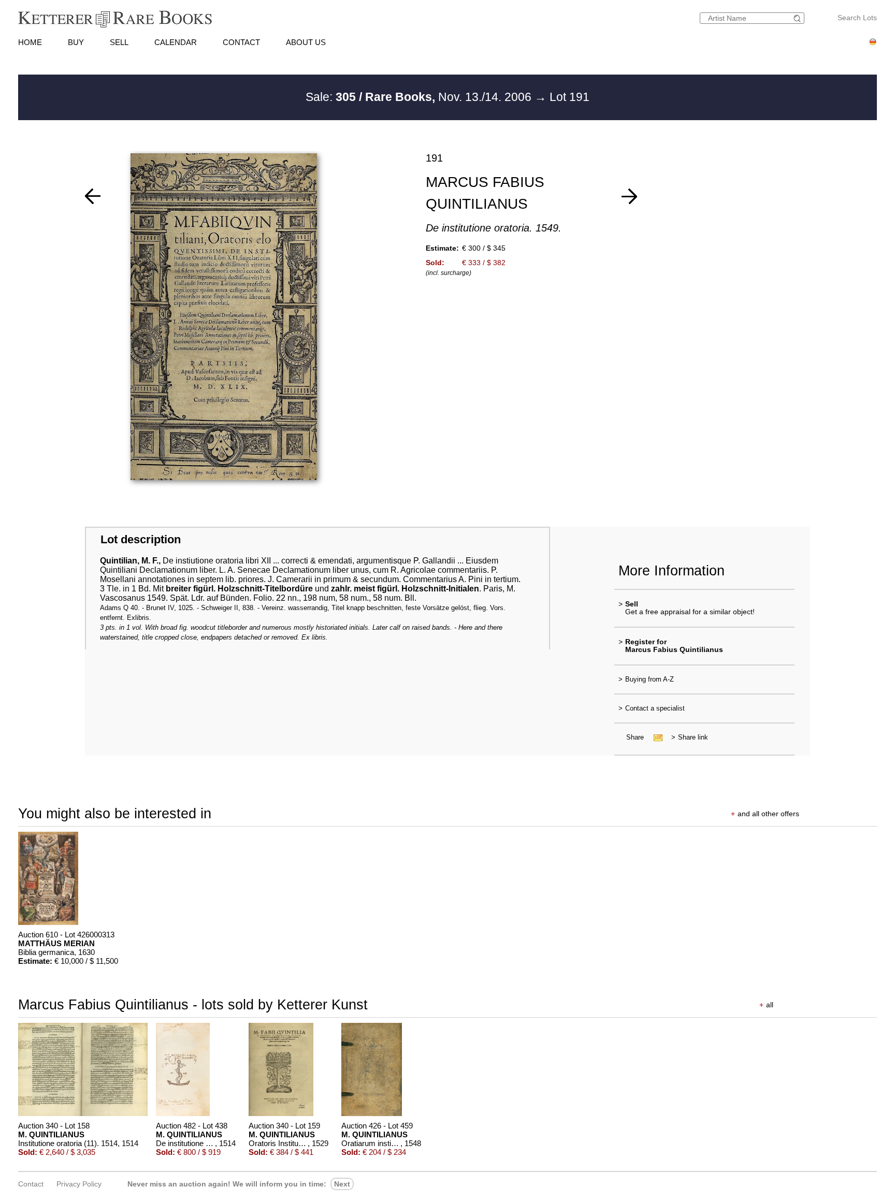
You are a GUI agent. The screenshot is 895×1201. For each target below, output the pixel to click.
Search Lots (857, 17)
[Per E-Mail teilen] (655, 737)
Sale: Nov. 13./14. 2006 (420, 97)
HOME (30, 42)
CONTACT (241, 42)
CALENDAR (175, 42)
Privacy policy (79, 1184)
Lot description (140, 539)
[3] (629, 196)
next (342, 1184)
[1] (92, 196)
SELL (119, 42)
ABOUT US (306, 42)
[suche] (798, 18)
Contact (31, 1184)
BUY (76, 42)
